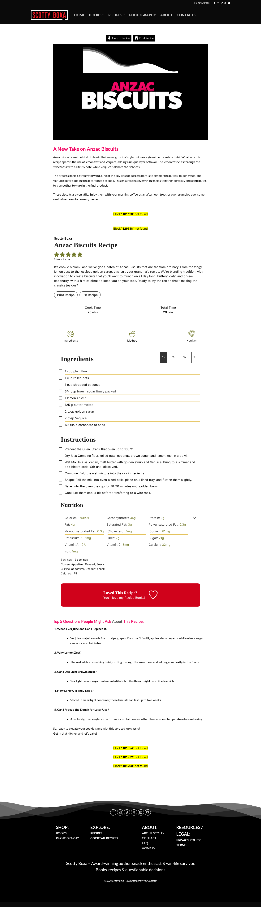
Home (79, 15)
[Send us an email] (141, 812)
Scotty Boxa (63, 238)
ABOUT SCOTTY (153, 833)
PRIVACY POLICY (188, 840)
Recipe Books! (135, 598)
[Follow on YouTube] (229, 3)
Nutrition (191, 340)
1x (163, 357)
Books (95, 15)
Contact (185, 15)
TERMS (181, 845)
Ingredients (71, 340)
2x (174, 357)
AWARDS (148, 848)
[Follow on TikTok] (221, 3)
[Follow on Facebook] (214, 3)
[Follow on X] (225, 3)
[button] (56, 254)
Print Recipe (146, 38)
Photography (142, 15)
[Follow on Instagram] (218, 3)
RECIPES (96, 833)
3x (184, 357)
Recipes (115, 15)
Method (132, 340)
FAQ (145, 843)
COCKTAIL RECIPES (104, 838)
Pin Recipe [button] (90, 295)
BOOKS (61, 833)
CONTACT (149, 838)
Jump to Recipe (120, 38)
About (166, 15)
